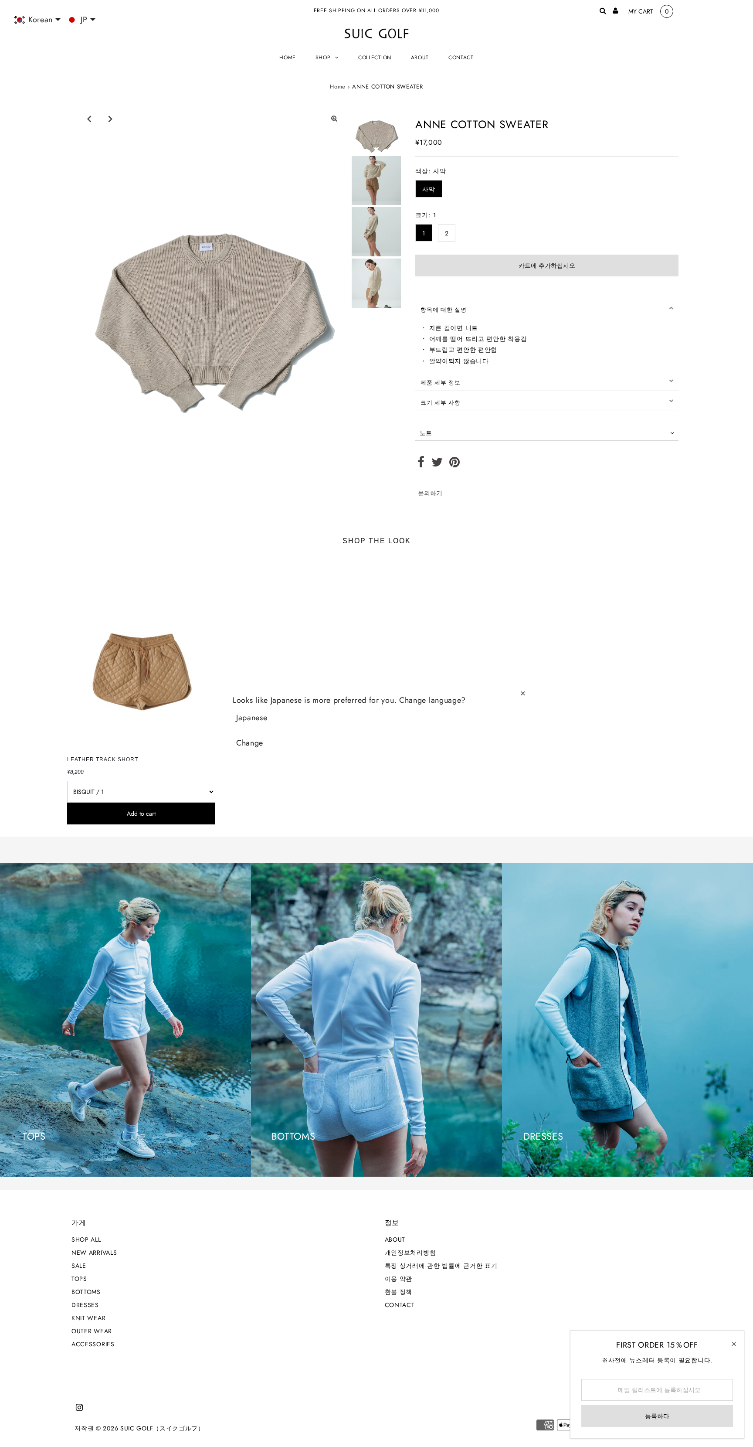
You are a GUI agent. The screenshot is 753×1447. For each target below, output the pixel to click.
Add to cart (141, 813)
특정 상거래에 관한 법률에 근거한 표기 (441, 1265)
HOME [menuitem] (287, 57)
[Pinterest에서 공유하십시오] (454, 464)
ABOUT (395, 1239)
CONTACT (400, 1305)
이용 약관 (399, 1278)
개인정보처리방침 (410, 1252)
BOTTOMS (86, 1291)
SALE (78, 1265)
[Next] (110, 118)
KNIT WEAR (88, 1318)
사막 (428, 189)
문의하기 (430, 493)
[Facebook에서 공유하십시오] (421, 464)
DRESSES (85, 1305)
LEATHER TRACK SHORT (102, 759)
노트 (426, 433)
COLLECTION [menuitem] (374, 57)
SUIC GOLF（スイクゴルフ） (162, 1428)
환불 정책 (399, 1291)
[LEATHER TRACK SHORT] (141, 653)
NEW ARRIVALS (94, 1252)
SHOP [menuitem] (323, 57)
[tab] (546, 308)
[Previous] (88, 118)
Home (338, 86)
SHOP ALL (86, 1239)
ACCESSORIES (93, 1344)
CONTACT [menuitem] (461, 57)
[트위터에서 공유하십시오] (437, 464)
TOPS (79, 1278)
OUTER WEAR (91, 1331)
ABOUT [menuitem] (420, 57)
